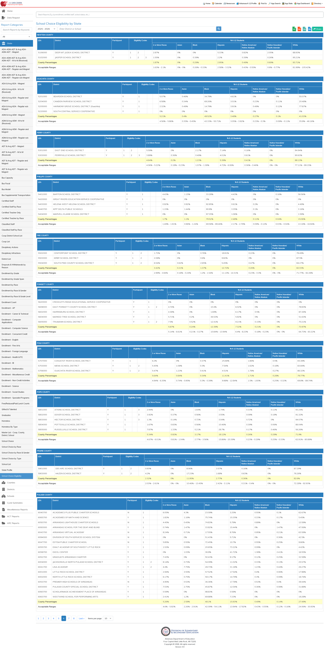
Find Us (264, 3)
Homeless (6, 421)
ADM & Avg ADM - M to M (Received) (13, 122)
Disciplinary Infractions (11, 253)
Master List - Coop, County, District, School (13, 433)
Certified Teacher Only (11, 213)
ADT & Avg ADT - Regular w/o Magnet (15, 170)
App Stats (289, 3)
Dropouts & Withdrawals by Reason (14, 266)
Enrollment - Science (10, 386)
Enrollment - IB (8, 363)
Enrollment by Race (10, 285)
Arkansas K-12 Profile (248, 3)
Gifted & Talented (9, 409)
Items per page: (95, 618)
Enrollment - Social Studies (13, 392)
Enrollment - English (10, 340)
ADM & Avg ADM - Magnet (13, 115)
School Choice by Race (11, 447)
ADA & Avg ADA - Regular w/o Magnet (15, 107)
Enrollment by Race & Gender (14, 290)
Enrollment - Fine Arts (11, 345)
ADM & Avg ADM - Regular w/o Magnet (15, 139)
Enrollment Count (9, 302)
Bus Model (6, 189)
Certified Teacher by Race (13, 218)
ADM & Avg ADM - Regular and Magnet (15, 130)
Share (318, 29)
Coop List (6, 241)
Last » (81, 618)
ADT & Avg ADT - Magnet (13, 146)
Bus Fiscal (6, 183)
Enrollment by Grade (10, 273)
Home (208, 3)
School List (6, 464)
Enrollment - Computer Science (15, 328)
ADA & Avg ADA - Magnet (13, 83)
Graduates (6, 415)
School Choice (8, 441)
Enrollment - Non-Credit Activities (16, 380)
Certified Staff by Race (11, 207)
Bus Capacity (7, 178)
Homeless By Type (10, 427)
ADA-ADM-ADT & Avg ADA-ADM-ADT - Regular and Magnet (16, 67)
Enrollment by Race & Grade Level (16, 296)
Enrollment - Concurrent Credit (14, 334)
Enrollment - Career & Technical (15, 314)
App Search (276, 3)
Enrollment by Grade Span (13, 279)
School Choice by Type (11, 458)
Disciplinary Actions (10, 247)
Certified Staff (8, 201)
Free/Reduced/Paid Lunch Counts (15, 403)
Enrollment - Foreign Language (15, 351)
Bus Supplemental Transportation (16, 195)
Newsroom (230, 3)
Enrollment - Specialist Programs (15, 398)
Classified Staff (8, 224)
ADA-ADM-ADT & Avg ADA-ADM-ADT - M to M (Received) (15, 59)
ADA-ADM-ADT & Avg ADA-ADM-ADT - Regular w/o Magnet (15, 76)
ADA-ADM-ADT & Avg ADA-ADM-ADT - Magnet (14, 50)
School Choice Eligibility (11, 476)
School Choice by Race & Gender (15, 453)
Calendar (218, 3)
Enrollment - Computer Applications (11, 321)
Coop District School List (12, 236)
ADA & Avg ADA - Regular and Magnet (15, 99)
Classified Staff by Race (12, 230)
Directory (318, 3)
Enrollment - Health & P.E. (12, 357)
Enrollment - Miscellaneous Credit (16, 374)
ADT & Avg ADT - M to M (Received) (12, 153)
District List (6, 259)
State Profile (7, 470)
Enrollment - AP (8, 308)
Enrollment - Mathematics (12, 369)
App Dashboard (303, 3)
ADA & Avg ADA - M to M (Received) (13, 90)
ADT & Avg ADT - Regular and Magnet (15, 162)
